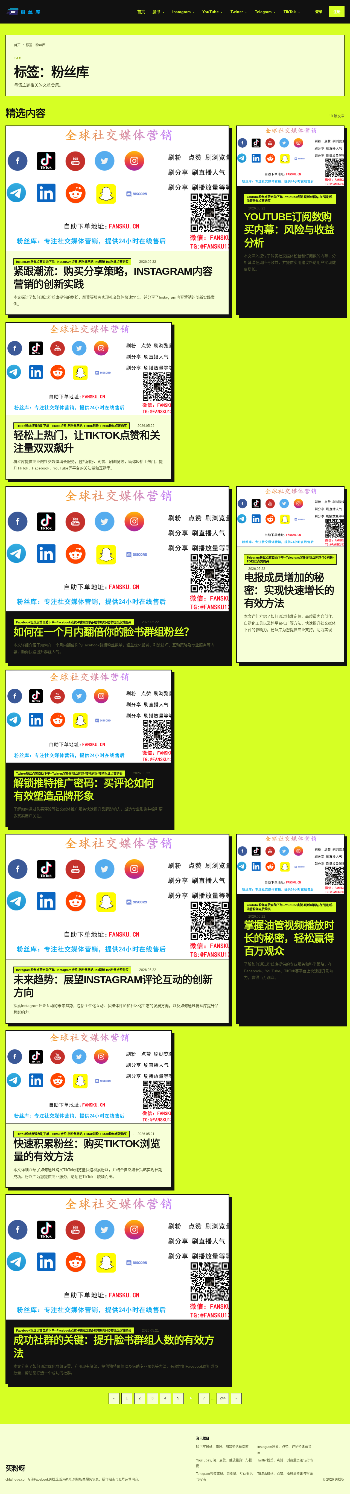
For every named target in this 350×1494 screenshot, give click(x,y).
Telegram (263, 12)
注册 (336, 12)
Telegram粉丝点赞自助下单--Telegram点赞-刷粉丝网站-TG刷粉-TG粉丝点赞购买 (290, 559)
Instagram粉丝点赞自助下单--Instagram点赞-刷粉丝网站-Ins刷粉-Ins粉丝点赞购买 (72, 261)
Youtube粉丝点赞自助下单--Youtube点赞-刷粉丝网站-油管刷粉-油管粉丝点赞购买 (290, 198)
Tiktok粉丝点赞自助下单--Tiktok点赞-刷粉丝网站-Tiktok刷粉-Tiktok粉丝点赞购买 (71, 425)
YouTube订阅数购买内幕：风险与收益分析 (289, 229)
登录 (318, 12)
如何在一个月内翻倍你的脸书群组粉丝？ (103, 632)
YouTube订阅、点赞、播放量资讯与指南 (224, 1463)
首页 (141, 12)
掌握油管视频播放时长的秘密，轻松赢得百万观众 (289, 938)
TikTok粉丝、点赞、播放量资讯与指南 (285, 1474)
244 (223, 1398)
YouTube (210, 12)
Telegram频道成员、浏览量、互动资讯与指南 (224, 1476)
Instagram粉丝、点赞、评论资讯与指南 (284, 1450)
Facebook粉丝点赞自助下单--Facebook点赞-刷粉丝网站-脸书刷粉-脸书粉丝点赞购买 (73, 622)
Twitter (237, 12)
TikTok (290, 12)
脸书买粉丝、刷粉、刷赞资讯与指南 (222, 1447)
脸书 (156, 12)
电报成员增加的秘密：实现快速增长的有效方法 (289, 590)
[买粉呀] (23, 12)
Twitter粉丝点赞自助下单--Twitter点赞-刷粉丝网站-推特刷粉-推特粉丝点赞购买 (69, 773)
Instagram (181, 12)
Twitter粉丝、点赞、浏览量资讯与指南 (285, 1460)
